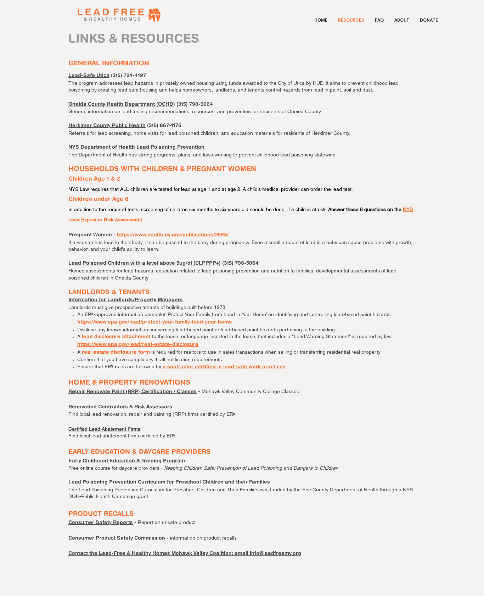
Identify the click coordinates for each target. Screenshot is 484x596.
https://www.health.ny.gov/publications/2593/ (173, 235)
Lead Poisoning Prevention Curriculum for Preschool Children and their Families (169, 482)
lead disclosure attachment (116, 337)
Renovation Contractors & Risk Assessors (120, 407)
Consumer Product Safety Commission (116, 538)
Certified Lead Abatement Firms (104, 429)
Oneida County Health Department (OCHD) (121, 104)
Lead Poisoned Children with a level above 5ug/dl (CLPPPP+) (144, 263)
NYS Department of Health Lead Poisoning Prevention (136, 147)
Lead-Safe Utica (88, 75)
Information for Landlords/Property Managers (125, 300)
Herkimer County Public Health (107, 125)
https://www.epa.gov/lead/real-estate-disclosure (137, 344)
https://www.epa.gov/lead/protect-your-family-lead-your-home (154, 322)
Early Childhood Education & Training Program (126, 461)
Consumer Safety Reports (100, 522)
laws (208, 155)
